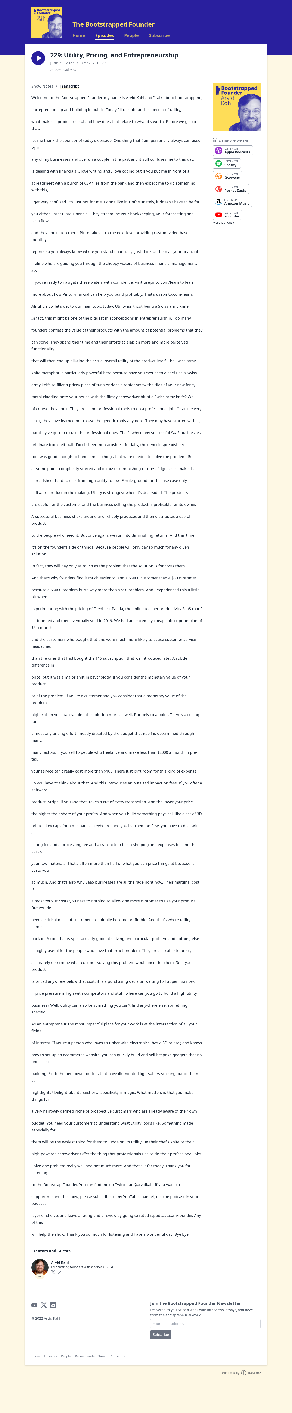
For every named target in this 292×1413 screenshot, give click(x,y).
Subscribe (159, 35)
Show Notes (42, 86)
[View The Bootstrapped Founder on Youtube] (34, 1305)
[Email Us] (53, 1305)
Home (78, 35)
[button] (38, 58)
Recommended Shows (91, 1356)
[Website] (59, 1272)
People (131, 35)
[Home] (46, 22)
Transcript (69, 86)
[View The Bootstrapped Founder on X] (44, 1305)
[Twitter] (53, 1272)
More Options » (224, 222)
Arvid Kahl (60, 1262)
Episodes (104, 35)
